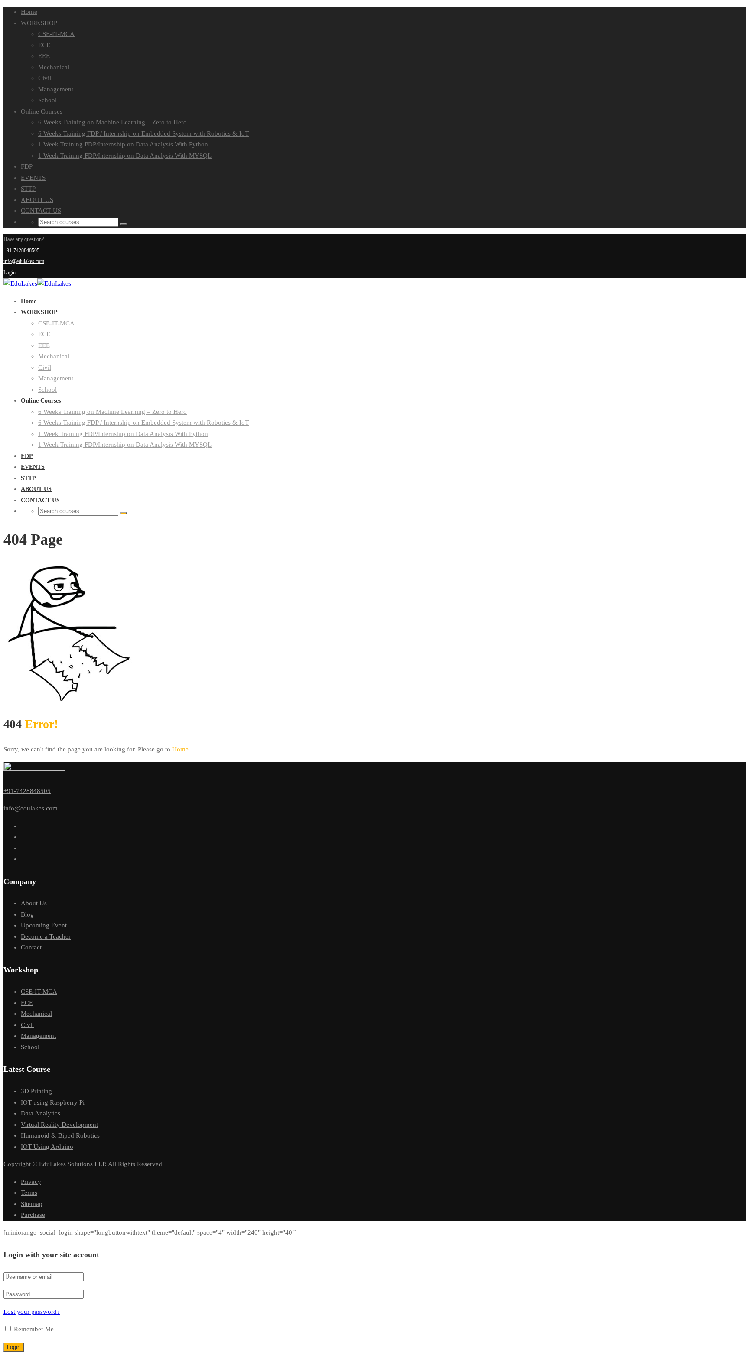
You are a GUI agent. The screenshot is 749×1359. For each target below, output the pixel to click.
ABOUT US (37, 199)
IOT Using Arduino (47, 1146)
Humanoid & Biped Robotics (60, 1135)
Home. (181, 749)
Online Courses (41, 111)
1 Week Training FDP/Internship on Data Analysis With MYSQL (125, 155)
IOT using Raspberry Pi (53, 1102)
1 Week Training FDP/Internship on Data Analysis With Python (123, 144)
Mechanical (53, 67)
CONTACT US (41, 210)
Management (55, 89)
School (47, 100)
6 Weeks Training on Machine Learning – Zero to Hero (112, 122)
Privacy (31, 1181)
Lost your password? (31, 1311)
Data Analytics (40, 1113)
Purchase (33, 1214)
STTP (28, 188)
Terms (29, 1192)
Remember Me (33, 1329)
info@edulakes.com (23, 261)
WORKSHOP (39, 23)
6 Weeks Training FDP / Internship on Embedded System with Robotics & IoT (143, 133)
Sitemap (31, 1203)
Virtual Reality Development (59, 1124)
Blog (27, 914)
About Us (34, 903)
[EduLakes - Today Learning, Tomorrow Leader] (20, 283)
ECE (44, 45)
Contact (31, 947)
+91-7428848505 (21, 250)
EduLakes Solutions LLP (72, 1164)
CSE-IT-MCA (56, 33)
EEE (44, 55)
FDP (27, 166)
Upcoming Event (44, 925)
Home (29, 11)
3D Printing (36, 1091)
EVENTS (33, 177)
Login (9, 273)
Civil (44, 78)
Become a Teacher (46, 936)
